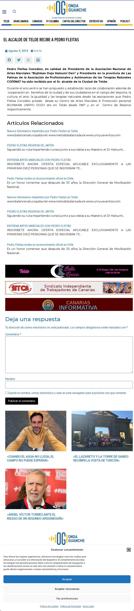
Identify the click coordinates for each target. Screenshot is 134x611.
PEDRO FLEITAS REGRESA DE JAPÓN (30, 145)
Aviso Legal (88, 606)
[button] (129, 549)
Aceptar (67, 579)
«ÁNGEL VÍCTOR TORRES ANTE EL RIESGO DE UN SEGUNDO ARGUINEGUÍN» (35, 516)
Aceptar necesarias (67, 589)
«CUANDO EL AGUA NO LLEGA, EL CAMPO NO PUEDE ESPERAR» (30, 458)
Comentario (13, 334)
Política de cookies (49, 606)
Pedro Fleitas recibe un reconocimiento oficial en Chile (40, 178)
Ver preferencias (67, 598)
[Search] (14, 11)
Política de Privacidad (70, 606)
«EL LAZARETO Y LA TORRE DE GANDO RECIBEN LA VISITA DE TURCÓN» (100, 458)
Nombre (10, 379)
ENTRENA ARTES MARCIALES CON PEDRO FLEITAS (39, 160)
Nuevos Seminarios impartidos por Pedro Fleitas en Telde (42, 131)
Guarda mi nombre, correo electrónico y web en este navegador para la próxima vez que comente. (67, 393)
